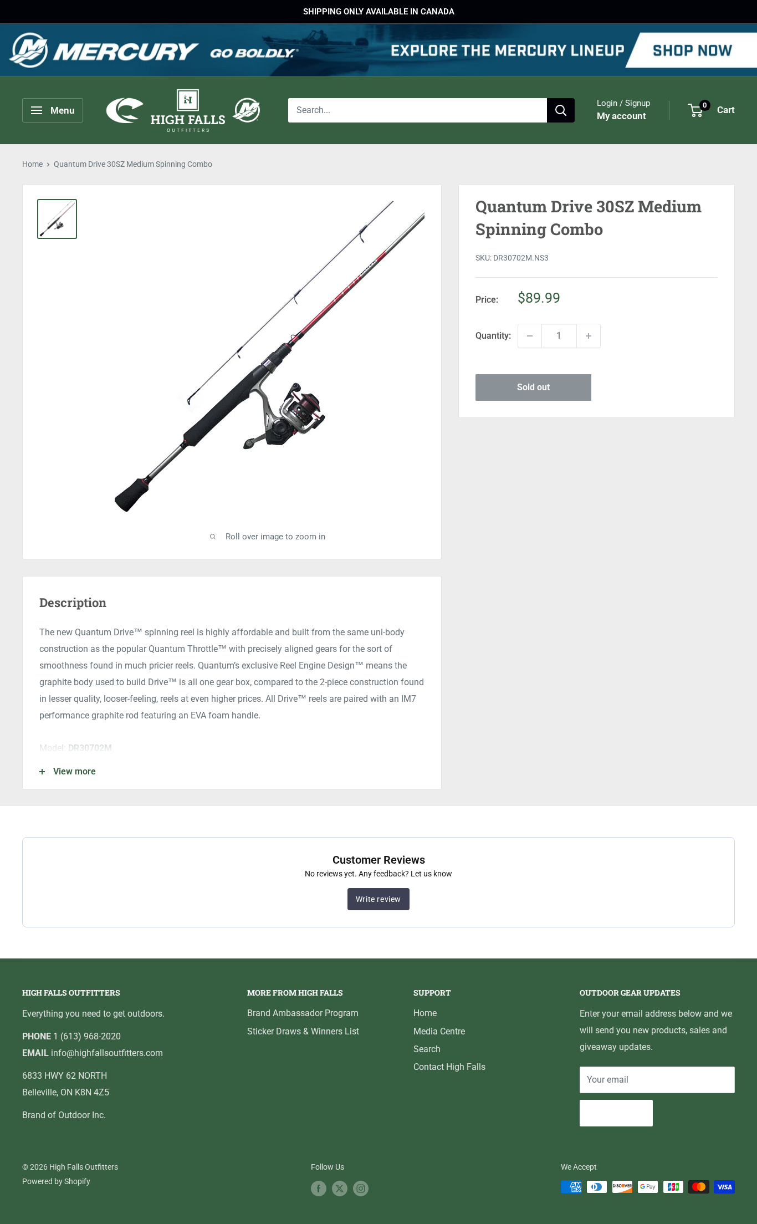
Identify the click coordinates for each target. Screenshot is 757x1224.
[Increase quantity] (588, 336)
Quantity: (493, 335)
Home (32, 164)
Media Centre (439, 1031)
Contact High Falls (449, 1067)
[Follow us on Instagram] (361, 1188)
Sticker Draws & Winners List (303, 1031)
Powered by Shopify (56, 1181)
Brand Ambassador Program (303, 1013)
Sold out (533, 387)
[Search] (561, 110)
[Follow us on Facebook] (318, 1188)
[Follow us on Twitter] (339, 1188)
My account (621, 115)
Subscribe (616, 1113)
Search (427, 1049)
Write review (378, 899)
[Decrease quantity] (529, 336)
